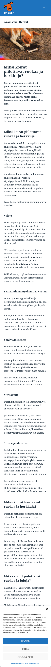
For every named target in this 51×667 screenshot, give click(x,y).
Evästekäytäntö (17, 663)
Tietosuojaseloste (32, 663)
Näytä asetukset (26, 656)
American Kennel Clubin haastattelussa (24, 267)
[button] (46, 609)
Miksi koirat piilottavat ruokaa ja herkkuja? (23, 71)
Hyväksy (25, 641)
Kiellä (25, 648)
